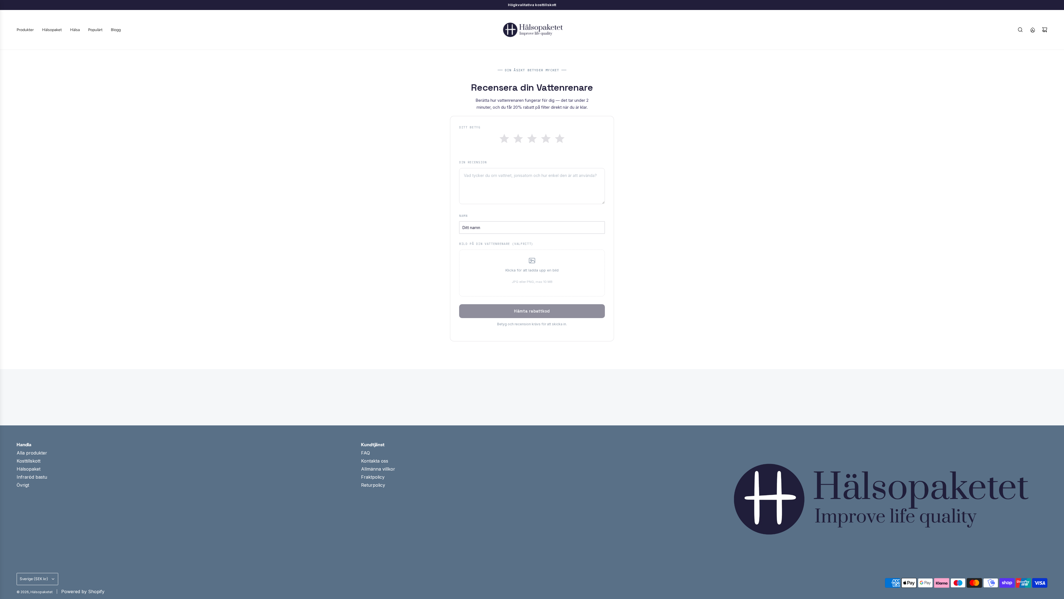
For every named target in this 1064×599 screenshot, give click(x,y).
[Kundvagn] (1045, 30)
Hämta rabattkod (532, 311)
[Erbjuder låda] (1032, 30)
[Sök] (1020, 30)
